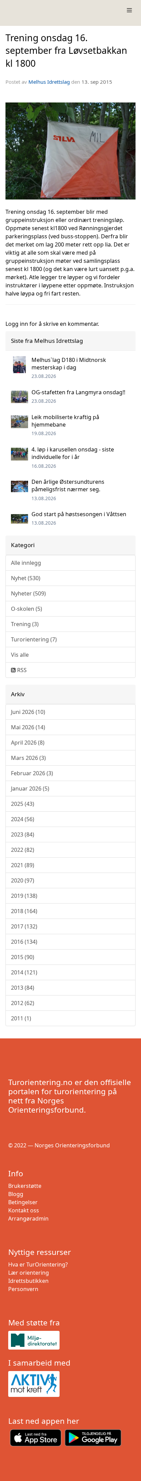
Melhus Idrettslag (49, 81)
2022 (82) (22, 850)
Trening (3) (25, 624)
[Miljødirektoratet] (70, 1340)
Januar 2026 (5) (30, 788)
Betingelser (23, 1202)
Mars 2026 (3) (28, 758)
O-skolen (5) (26, 608)
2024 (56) (22, 819)
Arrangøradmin (28, 1218)
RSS (21, 670)
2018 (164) (24, 911)
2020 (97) (22, 880)
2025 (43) (22, 804)
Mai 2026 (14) (28, 727)
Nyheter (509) (28, 593)
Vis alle (20, 654)
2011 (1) (21, 1018)
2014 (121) (24, 972)
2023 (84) (22, 834)
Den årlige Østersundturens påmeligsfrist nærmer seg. (67, 485)
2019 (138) (24, 895)
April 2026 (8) (27, 742)
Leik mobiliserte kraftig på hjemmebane (65, 420)
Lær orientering (28, 1272)
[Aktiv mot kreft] (70, 1384)
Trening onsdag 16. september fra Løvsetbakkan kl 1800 (66, 50)
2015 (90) (22, 957)
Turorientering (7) (34, 639)
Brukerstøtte (24, 1186)
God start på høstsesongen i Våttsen (78, 514)
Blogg (15, 1194)
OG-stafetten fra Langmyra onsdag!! (78, 392)
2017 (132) (24, 926)
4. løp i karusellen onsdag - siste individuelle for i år (72, 453)
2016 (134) (24, 941)
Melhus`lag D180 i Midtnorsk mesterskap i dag (68, 363)
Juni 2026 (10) (28, 712)
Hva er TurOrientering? (38, 1264)
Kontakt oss (23, 1210)
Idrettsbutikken (28, 1281)
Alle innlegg (26, 563)
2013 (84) (22, 987)
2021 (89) (22, 865)
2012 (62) (22, 1003)
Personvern (23, 1289)
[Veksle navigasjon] (129, 10)
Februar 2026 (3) (32, 773)
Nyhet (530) (25, 578)
